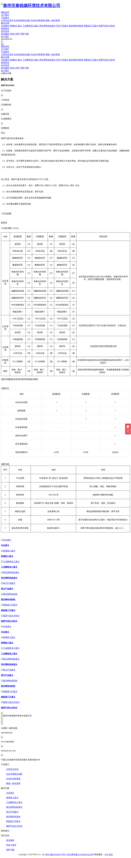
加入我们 (5, 36)
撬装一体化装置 (13, 783)
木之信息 (109, 854)
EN (2, 44)
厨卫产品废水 (12, 812)
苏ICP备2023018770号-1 (56, 854)
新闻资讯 (5, 28)
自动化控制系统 (13, 779)
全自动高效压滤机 (14, 774)
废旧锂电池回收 (13, 816)
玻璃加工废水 (12, 798)
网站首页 (5, 12)
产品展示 (5, 18)
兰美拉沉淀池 (12, 769)
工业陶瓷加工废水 (14, 802)
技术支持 (5, 31)
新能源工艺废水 (13, 821)
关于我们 (5, 15)
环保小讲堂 (11, 845)
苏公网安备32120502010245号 (80, 854)
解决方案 (5, 23)
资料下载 (10, 850)
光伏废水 (10, 793)
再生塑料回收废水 (14, 807)
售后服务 (10, 840)
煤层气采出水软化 (14, 826)
